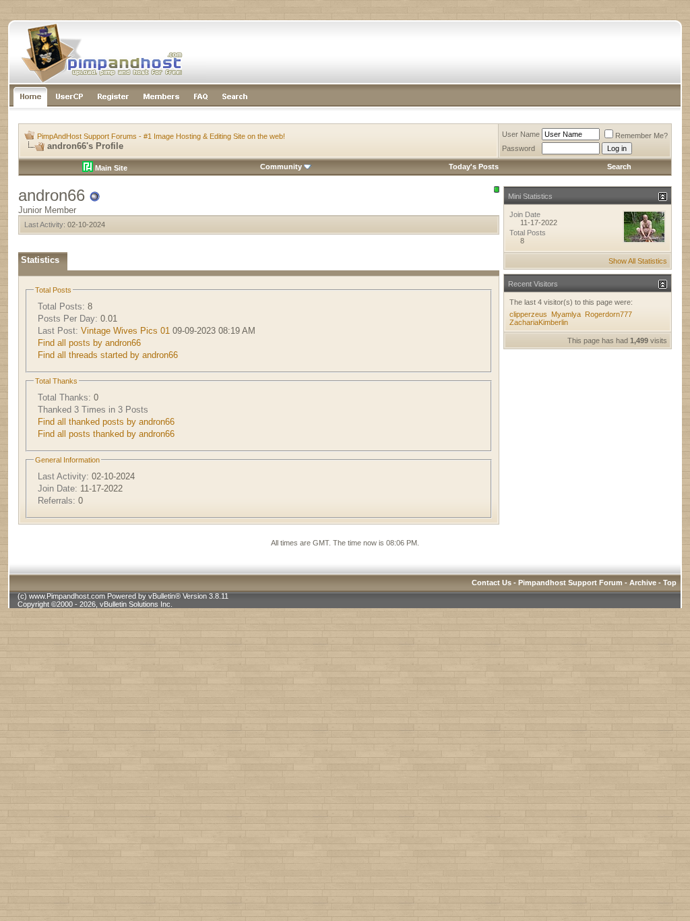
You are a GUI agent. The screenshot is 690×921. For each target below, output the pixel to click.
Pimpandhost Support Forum (570, 582)
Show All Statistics (637, 261)
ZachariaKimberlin (538, 322)
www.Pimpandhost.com (67, 596)
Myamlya (566, 314)
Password (518, 148)
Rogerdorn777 (608, 314)
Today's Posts (474, 166)
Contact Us (491, 582)
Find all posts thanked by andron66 (106, 434)
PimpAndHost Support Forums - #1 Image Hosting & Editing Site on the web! (161, 136)
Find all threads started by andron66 (108, 355)
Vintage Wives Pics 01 (125, 331)
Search (619, 166)
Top (670, 582)
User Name (521, 134)
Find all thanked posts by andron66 (106, 422)
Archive (642, 582)
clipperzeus (528, 314)
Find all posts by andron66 (89, 343)
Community (281, 166)
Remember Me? (641, 135)
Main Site (110, 168)
